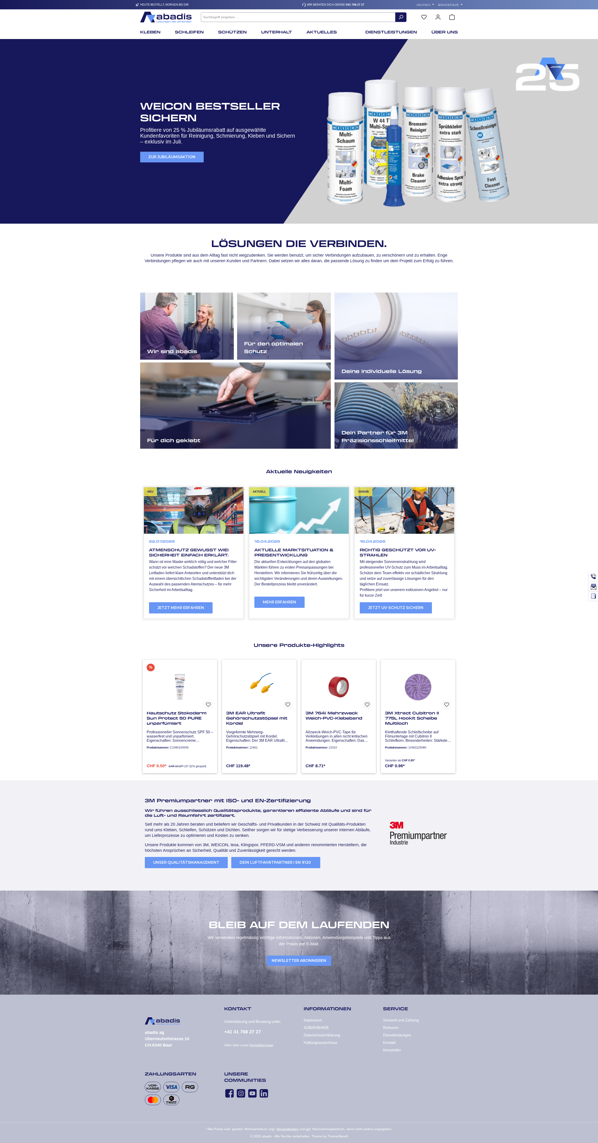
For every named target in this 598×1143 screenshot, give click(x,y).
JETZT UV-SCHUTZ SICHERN (396, 608)
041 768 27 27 (355, 4)
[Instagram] (241, 1093)
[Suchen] (400, 17)
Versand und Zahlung (401, 1020)
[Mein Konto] (438, 17)
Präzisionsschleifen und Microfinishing (394, 438)
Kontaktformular (261, 1045)
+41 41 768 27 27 (242, 1031)
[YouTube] (252, 1093)
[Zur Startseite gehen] (166, 17)
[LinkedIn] (264, 1093)
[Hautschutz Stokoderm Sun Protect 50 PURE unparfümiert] (180, 687)
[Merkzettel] (424, 17)
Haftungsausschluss (320, 1043)
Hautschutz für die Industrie (284, 349)
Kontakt (389, 1043)
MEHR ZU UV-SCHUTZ (169, 151)
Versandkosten (287, 1129)
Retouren (391, 1028)
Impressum (313, 1020)
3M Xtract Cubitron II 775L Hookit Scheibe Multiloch (412, 718)
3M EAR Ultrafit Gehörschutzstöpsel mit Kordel (256, 718)
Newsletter (392, 1050)
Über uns (164, 349)
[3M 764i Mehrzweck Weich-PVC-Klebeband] (339, 687)
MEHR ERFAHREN (279, 602)
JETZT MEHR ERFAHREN (180, 608)
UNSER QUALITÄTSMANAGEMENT (186, 862)
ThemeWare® (337, 1136)
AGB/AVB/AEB (316, 1028)
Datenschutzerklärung (322, 1035)
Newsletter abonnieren (299, 960)
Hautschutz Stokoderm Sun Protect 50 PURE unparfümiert (176, 718)
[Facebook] (229, 1093)
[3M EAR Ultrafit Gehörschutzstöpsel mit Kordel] (259, 687)
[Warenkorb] (452, 17)
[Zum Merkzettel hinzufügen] (208, 704)
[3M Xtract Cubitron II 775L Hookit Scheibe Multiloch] (418, 687)
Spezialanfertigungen (374, 369)
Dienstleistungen (397, 1035)
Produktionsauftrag (178, 438)
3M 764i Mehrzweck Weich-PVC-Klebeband (334, 715)
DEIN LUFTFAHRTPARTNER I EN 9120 (276, 862)
